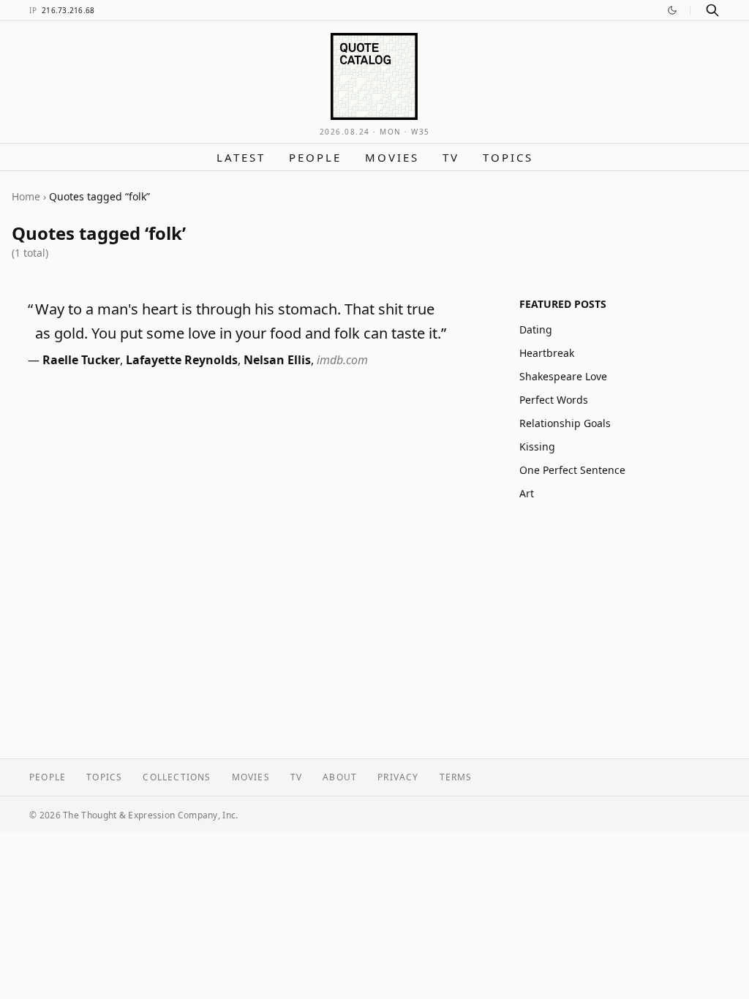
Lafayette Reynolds (182, 360)
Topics (508, 157)
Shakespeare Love (563, 376)
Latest (241, 157)
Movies (392, 157)
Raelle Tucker (81, 360)
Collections (177, 777)
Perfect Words (553, 400)
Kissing (537, 446)
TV (451, 157)
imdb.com (342, 360)
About (340, 777)
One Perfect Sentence (572, 470)
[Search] (712, 10)
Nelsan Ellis (277, 360)
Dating (535, 329)
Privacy (397, 777)
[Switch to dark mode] (672, 10)
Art (526, 493)
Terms (456, 777)
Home (26, 196)
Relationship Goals (565, 423)
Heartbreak (546, 353)
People (315, 157)
